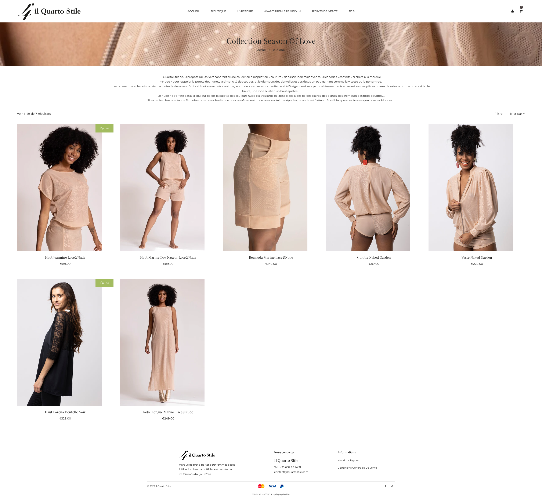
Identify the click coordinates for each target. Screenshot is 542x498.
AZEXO (266, 494)
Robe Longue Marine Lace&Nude (168, 412)
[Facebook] (385, 486)
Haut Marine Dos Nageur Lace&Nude (168, 257)
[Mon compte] (512, 11)
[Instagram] (392, 486)
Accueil (262, 49)
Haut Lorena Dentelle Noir (65, 412)
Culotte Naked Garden (374, 257)
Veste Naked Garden (477, 257)
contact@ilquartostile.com (291, 471)
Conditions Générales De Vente (357, 467)
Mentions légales (348, 460)
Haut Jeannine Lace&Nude (65, 257)
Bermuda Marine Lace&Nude (271, 257)
